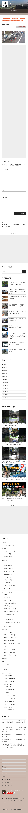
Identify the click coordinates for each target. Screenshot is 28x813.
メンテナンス (7, 600)
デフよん (13, 4)
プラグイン (7, 580)
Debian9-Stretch (8, 681)
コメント (5, 169)
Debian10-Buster (8, 675)
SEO (5, 562)
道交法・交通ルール (9, 608)
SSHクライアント (8, 704)
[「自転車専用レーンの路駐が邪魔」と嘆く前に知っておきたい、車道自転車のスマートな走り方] (14, 470)
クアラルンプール (8, 649)
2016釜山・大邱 (8, 640)
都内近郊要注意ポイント (10, 611)
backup (7, 686)
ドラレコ (6, 669)
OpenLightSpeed (8, 701)
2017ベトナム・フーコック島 (11, 643)
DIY (3, 542)
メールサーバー (10, 698)
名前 (4, 190)
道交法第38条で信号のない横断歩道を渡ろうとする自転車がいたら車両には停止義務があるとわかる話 (14, 745)
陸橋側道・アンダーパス (12, 622)
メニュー (15, 10)
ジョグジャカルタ (8, 652)
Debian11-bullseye (8, 678)
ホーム (5, 761)
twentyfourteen (7, 568)
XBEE (5, 664)
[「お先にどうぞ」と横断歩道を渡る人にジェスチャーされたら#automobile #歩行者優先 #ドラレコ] (14, 435)
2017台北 (6, 646)
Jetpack (8, 582)
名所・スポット (10, 617)
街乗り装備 (7, 606)
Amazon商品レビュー (9, 545)
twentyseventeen (8, 571)
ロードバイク (5, 592)
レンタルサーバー (8, 585)
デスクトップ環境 (10, 695)
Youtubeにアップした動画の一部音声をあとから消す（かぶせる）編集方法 (17, 291)
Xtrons (5, 666)
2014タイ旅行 (7, 632)
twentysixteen (7, 574)
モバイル (6, 554)
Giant (5, 594)
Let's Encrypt (9, 709)
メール (4, 197)
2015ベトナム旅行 (8, 635)
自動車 (4, 661)
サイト (4, 205)
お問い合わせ (6, 779)
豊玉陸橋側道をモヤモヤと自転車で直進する (13, 734)
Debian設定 (7, 684)
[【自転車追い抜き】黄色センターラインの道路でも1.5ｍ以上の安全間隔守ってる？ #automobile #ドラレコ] (14, 416)
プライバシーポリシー (9, 785)
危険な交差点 (9, 614)
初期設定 (6, 588)
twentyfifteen (7, 565)
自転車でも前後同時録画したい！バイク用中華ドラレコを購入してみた (17, 305)
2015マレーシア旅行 (9, 637)
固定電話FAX (7, 556)
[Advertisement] (14, 101)
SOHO (4, 548)
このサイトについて (8, 782)
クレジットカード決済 (9, 551)
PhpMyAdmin (9, 689)
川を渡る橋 (8, 619)
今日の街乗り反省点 (9, 603)
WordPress (5, 560)
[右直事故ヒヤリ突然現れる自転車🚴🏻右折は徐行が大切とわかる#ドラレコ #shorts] (14, 453)
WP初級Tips (7, 577)
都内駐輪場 (7, 626)
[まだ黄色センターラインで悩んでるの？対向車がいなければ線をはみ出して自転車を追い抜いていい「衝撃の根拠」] (14, 489)
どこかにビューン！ (9, 655)
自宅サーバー (5, 673)
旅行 (3, 629)
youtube (6, 597)
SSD (7, 692)
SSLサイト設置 (8, 707)
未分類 (4, 658)
